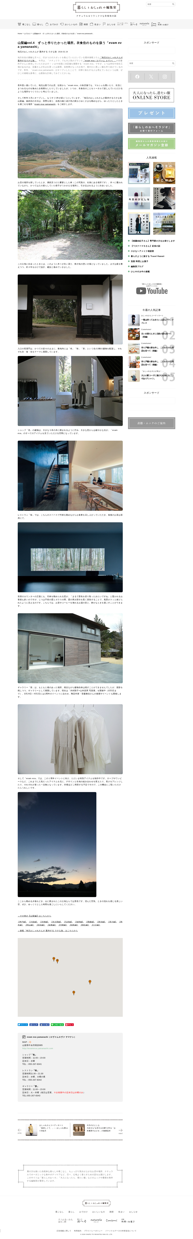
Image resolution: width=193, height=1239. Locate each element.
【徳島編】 (73, 925)
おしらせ (111, 24)
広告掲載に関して (64, 1231)
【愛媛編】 (90, 922)
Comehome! (146, 329)
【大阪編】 (33, 922)
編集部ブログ (137, 266)
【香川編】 (112, 922)
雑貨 (86, 24)
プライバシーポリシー (93, 1231)
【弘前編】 (68, 922)
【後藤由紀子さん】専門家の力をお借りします (153, 241)
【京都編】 (44, 922)
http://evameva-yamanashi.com (37, 1048)
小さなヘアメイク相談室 (142, 251)
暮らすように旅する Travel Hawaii (147, 256)
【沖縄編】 (62, 925)
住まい (97, 24)
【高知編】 (40, 925)
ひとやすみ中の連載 (140, 271)
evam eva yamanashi (45, 104)
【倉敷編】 (51, 925)
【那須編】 (101, 922)
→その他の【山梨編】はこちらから (34, 916)
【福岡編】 (79, 922)
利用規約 (77, 1231)
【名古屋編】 (56, 922)
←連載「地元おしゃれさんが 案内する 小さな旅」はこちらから (48, 930)
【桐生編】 (84, 925)
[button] (54, 959)
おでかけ (54, 24)
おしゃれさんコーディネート (152, 315)
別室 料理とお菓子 (139, 261)
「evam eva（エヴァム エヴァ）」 (99, 60)
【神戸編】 (22, 922)
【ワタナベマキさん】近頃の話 (145, 246)
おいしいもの (71, 24)
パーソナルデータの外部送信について (121, 1231)
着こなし (26, 24)
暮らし (40, 24)
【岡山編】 (29, 925)
